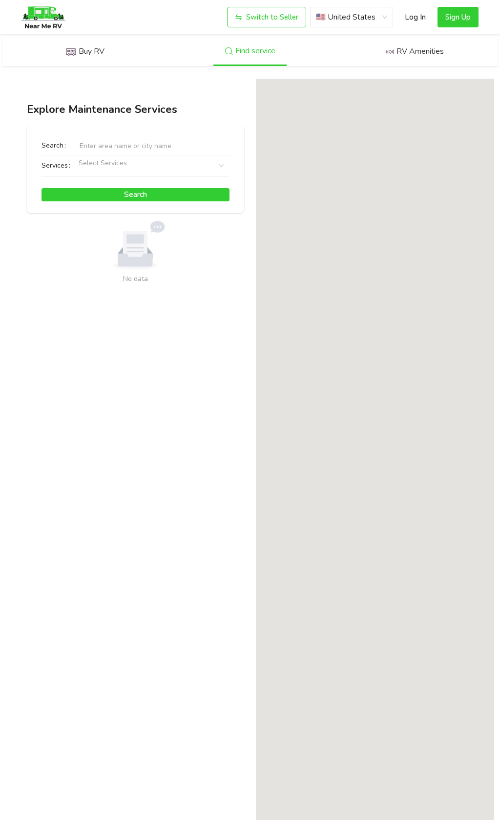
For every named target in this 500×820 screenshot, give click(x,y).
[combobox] (82, 166)
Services (55, 165)
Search (52, 145)
